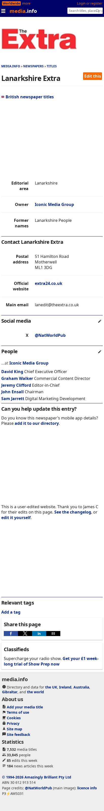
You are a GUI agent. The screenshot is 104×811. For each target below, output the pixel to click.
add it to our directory (37, 423)
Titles (52, 66)
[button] (11, 633)
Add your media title (25, 707)
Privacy (13, 723)
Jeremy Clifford (16, 385)
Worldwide (11, 3)
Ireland (65, 687)
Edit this (92, 76)
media (23, 11)
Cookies (14, 717)
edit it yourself (16, 517)
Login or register (89, 3)
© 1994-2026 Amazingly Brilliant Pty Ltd (36, 777)
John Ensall (12, 392)
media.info (10, 66)
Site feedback (18, 734)
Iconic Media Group (54, 204)
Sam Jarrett (12, 398)
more (26, 3)
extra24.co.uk (48, 283)
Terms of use (18, 712)
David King (12, 371)
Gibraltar (9, 691)
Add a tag (10, 612)
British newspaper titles (30, 97)
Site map (14, 729)
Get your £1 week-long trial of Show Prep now (51, 661)
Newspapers (33, 66)
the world (35, 691)
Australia (81, 687)
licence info (87, 788)
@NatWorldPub (50, 335)
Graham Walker (17, 378)
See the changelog (72, 512)
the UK (51, 687)
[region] (52, 140)
